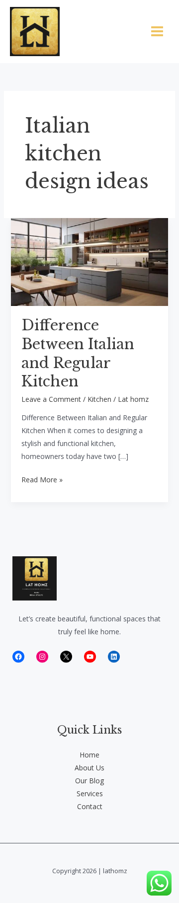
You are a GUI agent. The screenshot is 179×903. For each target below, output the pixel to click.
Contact (89, 806)
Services (90, 793)
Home (89, 754)
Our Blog (89, 780)
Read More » (42, 480)
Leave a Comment (51, 399)
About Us (89, 767)
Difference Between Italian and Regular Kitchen (77, 353)
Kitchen (99, 399)
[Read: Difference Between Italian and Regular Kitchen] (90, 261)
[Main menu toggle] (157, 31)
